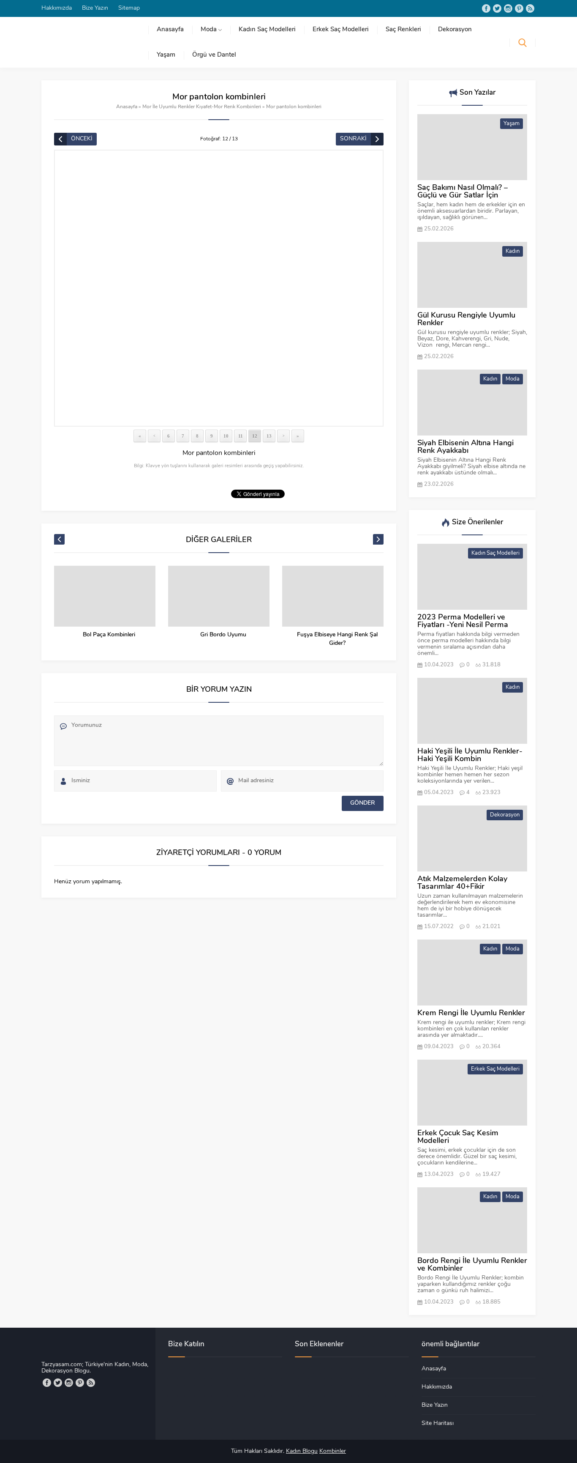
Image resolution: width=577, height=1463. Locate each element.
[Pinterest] (519, 8)
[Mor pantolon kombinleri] (219, 288)
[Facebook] (486, 8)
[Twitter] (497, 8)
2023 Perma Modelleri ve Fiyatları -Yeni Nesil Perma (462, 621)
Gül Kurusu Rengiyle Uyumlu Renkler (466, 319)
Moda (513, 379)
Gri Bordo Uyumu (223, 635)
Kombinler (332, 1451)
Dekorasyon (505, 815)
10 (226, 435)
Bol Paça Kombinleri (109, 635)
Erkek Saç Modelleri (495, 1069)
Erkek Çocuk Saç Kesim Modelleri (457, 1137)
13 (269, 435)
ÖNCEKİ (82, 139)
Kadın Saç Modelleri (495, 553)
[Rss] (530, 8)
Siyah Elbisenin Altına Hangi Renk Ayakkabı (465, 447)
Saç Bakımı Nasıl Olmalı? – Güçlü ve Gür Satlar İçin (462, 192)
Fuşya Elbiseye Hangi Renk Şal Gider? (337, 639)
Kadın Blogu (302, 1451)
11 (240, 435)
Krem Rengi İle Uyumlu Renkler (471, 1013)
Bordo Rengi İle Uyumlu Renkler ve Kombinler (472, 1265)
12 (254, 435)
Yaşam (512, 123)
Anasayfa (126, 107)
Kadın (513, 251)
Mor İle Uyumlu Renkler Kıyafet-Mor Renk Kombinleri (201, 107)
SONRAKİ (353, 139)
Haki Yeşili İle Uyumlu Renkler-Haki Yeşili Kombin (470, 755)
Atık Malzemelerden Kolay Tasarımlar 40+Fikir (462, 883)
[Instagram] (508, 8)
